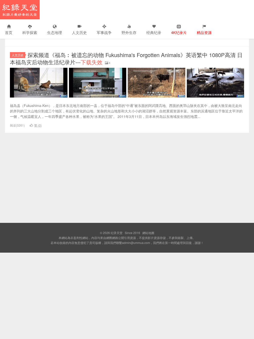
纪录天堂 (20, 9)
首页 (8, 32)
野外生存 (129, 32)
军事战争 (104, 32)
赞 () (38, 125)
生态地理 (54, 32)
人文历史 (79, 32)
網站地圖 (148, 233)
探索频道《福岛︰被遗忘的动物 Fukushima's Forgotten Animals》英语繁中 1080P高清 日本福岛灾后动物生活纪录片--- (126, 58)
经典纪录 (153, 32)
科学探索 (29, 32)
